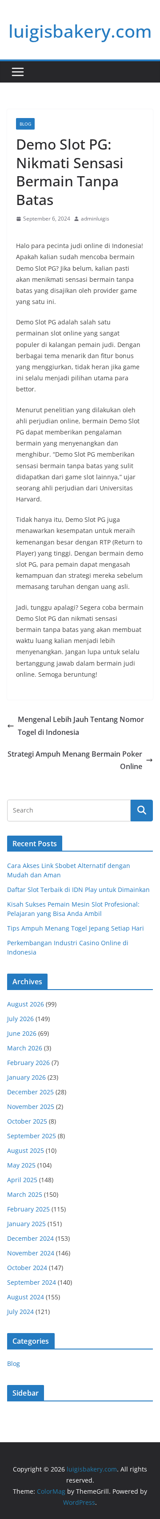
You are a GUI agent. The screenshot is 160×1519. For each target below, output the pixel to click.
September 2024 (31, 1282)
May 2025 (21, 1165)
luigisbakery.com (80, 31)
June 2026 (21, 1033)
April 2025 (22, 1180)
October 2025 (27, 1121)
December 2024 (30, 1238)
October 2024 (27, 1267)
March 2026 (24, 1048)
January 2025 (26, 1223)
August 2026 (25, 1004)
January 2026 (26, 1077)
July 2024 (20, 1311)
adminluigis (95, 218)
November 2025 (30, 1106)
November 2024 (30, 1253)
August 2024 (25, 1297)
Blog (25, 124)
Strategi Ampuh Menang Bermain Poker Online (75, 760)
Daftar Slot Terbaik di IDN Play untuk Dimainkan (78, 889)
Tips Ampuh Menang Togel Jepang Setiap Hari (75, 928)
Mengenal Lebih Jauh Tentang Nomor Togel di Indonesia (81, 725)
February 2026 (28, 1062)
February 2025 (28, 1209)
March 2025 (24, 1194)
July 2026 (20, 1018)
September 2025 (31, 1136)
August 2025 (25, 1150)
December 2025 (30, 1092)
